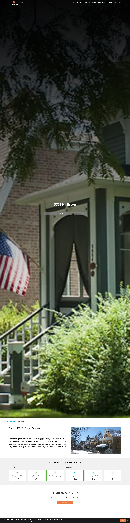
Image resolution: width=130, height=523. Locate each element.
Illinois (22, 2)
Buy (73, 2)
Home (6, 421)
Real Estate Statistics (65, 213)
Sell (77, 2)
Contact (110, 2)
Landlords (85, 2)
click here (44, 521)
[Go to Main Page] (13, 2)
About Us (104, 2)
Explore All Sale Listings (65, 502)
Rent (80, 2)
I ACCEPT (123, 520)
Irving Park (12, 421)
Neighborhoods (92, 2)
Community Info (79, 213)
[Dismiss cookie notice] (127, 520)
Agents (99, 2)
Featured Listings (50, 213)
